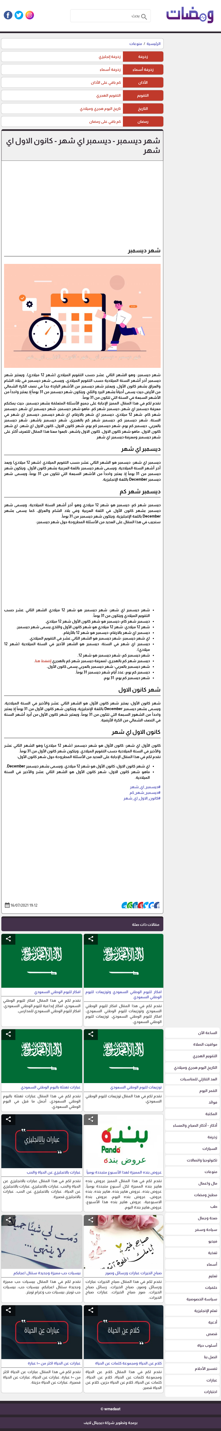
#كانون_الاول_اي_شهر (142, 798)
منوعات (135, 43)
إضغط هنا (43, 661)
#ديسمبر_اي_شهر (145, 787)
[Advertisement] (82, 206)
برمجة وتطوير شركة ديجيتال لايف (110, 1422)
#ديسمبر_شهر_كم (145, 792)
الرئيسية (154, 43)
